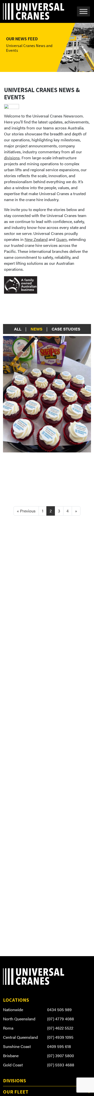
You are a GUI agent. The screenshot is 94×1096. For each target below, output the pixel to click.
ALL (17, 329)
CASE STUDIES (66, 329)
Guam (61, 239)
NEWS (36, 329)
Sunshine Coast (17, 1046)
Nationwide (13, 1009)
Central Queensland (20, 1037)
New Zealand (36, 239)
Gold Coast (13, 1065)
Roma (8, 1028)
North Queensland (19, 1019)
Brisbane (11, 1055)
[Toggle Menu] (83, 11)
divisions (12, 158)
